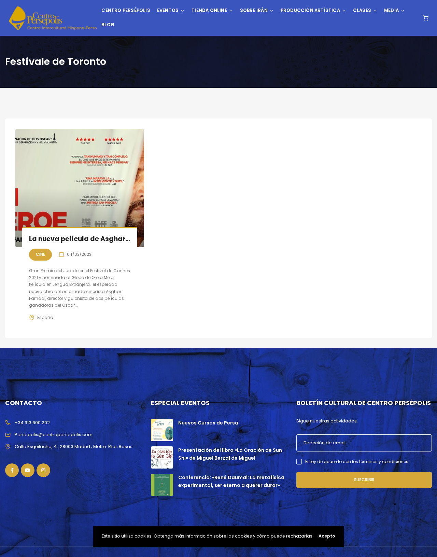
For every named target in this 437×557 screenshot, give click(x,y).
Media (391, 10)
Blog (107, 25)
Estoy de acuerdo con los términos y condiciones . (357, 461)
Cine (40, 254)
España (45, 317)
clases (362, 10)
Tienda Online (209, 10)
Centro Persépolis (125, 10)
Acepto (327, 536)
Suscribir (364, 480)
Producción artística (310, 10)
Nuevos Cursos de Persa (208, 422)
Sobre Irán (254, 10)
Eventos (168, 10)
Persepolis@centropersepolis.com (54, 434)
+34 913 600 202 (32, 422)
